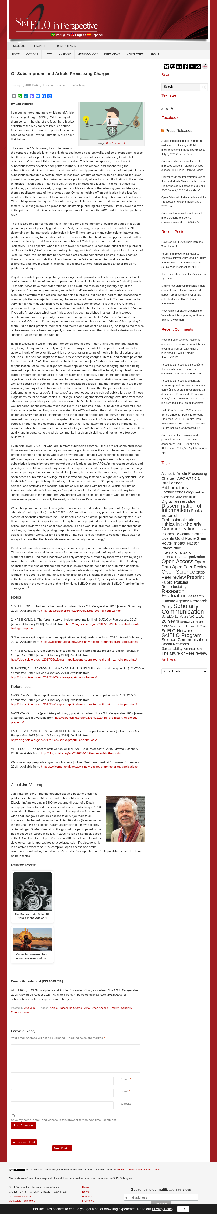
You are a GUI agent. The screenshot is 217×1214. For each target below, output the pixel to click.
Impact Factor (185, 543)
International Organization (183, 557)
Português (63, 35)
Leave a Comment (54, 85)
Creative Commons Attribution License (137, 1169)
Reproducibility (173, 587)
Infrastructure (171, 548)
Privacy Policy (162, 1209)
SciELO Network (176, 630)
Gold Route (185, 538)
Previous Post (24, 1142)
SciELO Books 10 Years (192, 626)
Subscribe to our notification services (161, 1189)
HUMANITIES (40, 46)
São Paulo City (193, 648)
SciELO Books (169, 626)
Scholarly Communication (182, 608)
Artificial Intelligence (180, 480)
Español (97, 35)
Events (167, 538)
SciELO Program (181, 635)
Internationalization (177, 552)
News (48, 54)
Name (125, 1079)
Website (126, 1103)
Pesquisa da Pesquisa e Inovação (181, 364)
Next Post (62, 1148)
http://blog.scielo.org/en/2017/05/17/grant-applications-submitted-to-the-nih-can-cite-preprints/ (74, 659)
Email (124, 1091)
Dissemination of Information (181, 508)
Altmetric (168, 474)
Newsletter (135, 54)
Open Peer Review (189, 566)
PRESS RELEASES (66, 46)
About (154, 54)
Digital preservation (178, 501)
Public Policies (174, 582)
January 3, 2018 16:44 (24, 85)
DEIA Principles (185, 496)
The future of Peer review (184, 653)
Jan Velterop (77, 85)
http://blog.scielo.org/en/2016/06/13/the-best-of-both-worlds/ (81, 610)
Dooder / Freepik (115, 143)
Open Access (100, 1007)
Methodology (88, 54)
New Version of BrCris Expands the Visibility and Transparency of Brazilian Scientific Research (183, 315)
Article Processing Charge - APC (70, 1007)
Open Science (178, 572)
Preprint (114, 1007)
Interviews (112, 54)
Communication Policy (177, 492)
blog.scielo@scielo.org (22, 1200)
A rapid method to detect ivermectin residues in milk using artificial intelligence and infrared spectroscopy (183, 145)
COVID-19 (32, 54)
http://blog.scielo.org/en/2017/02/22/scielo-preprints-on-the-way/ (54, 677)
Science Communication (184, 639)
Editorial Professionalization (179, 517)
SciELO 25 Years (191, 621)
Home (16, 54)
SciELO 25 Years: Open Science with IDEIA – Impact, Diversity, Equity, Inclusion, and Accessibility (183, 423)
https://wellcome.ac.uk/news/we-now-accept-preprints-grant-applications (89, 641)
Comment (121, 1046)
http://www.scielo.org (20, 1196)
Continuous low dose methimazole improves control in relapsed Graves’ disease (182, 166)
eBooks (195, 511)
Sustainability (172, 649)
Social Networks (175, 644)
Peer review (173, 577)
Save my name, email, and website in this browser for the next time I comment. (64, 1120)
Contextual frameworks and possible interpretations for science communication (182, 218)
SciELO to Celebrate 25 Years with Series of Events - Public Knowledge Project (182, 415)
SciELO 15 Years (174, 616)
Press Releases (179, 130)
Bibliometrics (174, 487)
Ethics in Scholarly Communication (181, 526)
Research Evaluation (174, 593)
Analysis (65, 54)
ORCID (200, 572)
